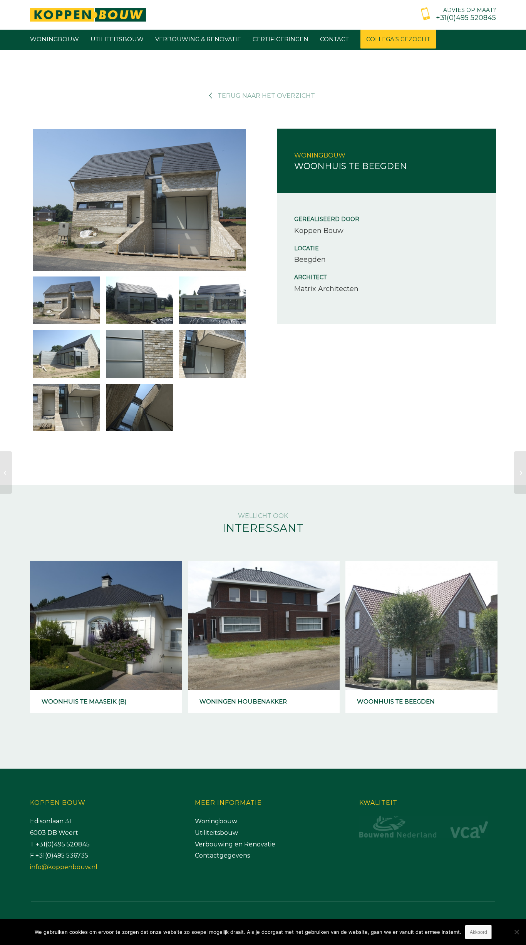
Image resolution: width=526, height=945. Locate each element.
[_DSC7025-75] (212, 300)
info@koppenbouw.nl (63, 867)
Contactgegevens (222, 855)
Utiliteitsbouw (216, 832)
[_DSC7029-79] (212, 353)
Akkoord (478, 932)
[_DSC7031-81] (66, 407)
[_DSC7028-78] (139, 353)
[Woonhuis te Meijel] (520, 472)
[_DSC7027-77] (66, 353)
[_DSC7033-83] (139, 407)
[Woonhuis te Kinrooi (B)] (6, 472)
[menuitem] (456, 13)
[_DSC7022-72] (139, 201)
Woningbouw (216, 821)
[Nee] (516, 932)
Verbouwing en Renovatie (235, 844)
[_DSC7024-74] (139, 300)
